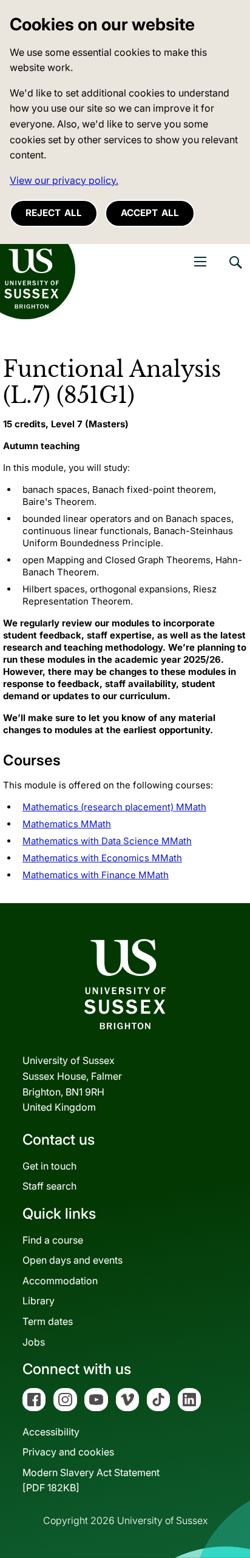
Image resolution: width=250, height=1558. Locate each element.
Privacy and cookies (68, 1452)
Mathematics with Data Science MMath (107, 841)
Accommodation (60, 1281)
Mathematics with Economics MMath (102, 858)
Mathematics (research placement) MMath (114, 807)
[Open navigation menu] (200, 261)
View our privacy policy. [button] (64, 180)
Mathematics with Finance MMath (95, 875)
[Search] (235, 271)
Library (38, 1301)
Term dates (47, 1321)
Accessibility (50, 1432)
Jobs (33, 1342)
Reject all (53, 212)
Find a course (52, 1240)
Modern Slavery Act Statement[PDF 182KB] (91, 1480)
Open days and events (72, 1260)
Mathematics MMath (66, 824)
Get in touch (49, 1166)
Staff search (49, 1186)
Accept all (150, 212)
